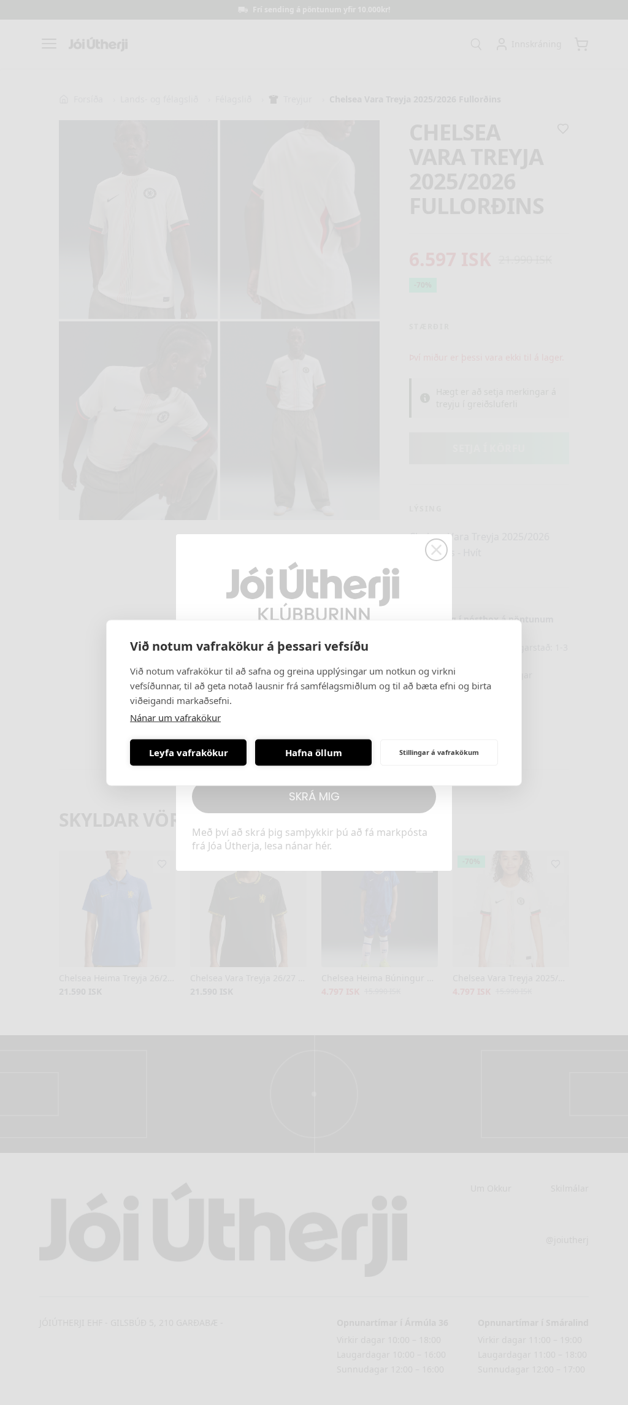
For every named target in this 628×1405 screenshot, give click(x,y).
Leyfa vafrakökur (188, 752)
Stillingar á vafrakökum (439, 752)
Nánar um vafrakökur (175, 717)
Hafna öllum (313, 752)
